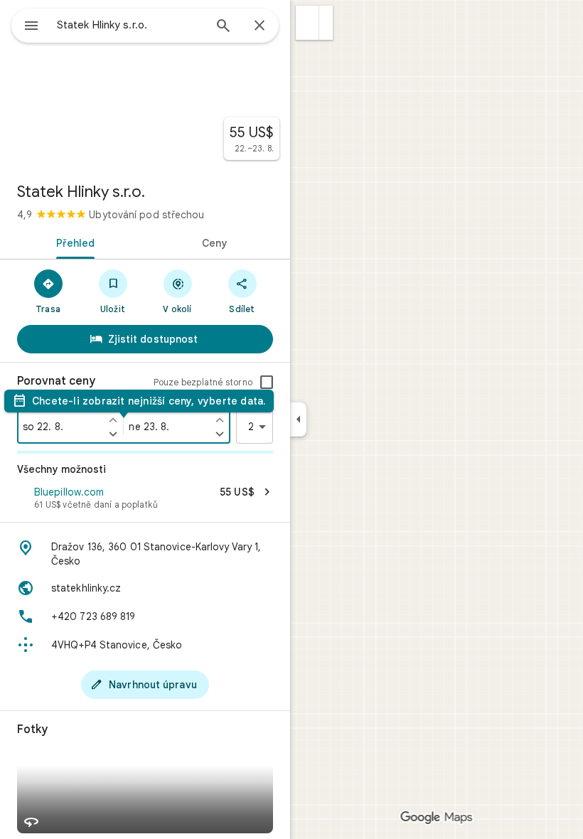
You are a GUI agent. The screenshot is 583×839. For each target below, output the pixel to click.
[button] (307, 23)
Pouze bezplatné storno (203, 382)
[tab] (72, 242)
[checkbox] (266, 382)
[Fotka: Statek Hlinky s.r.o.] (145, 85)
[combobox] (130, 24)
